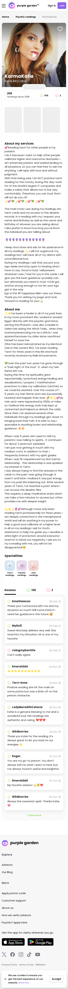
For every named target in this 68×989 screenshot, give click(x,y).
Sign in (52, 5)
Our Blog (7, 872)
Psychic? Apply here (14, 922)
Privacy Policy (9, 964)
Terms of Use (26, 964)
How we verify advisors (16, 915)
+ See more (34, 815)
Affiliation (40, 964)
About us (7, 908)
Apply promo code (14, 893)
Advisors (7, 865)
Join (62, 5)
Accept (56, 979)
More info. (24, 982)
